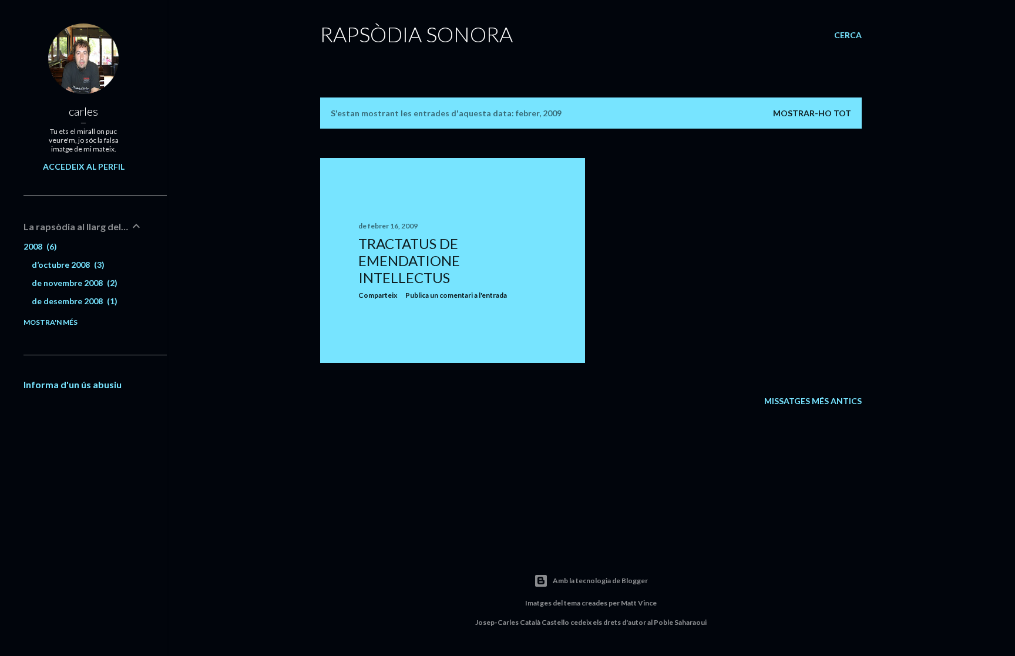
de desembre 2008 (73, 301)
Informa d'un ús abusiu (72, 384)
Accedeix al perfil (84, 166)
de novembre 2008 (73, 283)
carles (83, 111)
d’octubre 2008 (67, 265)
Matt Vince (639, 602)
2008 (38, 246)
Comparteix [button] (377, 295)
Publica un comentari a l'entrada (456, 295)
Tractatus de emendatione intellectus (409, 260)
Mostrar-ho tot (812, 113)
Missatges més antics (813, 401)
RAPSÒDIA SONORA (416, 34)
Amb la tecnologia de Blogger (600, 580)
